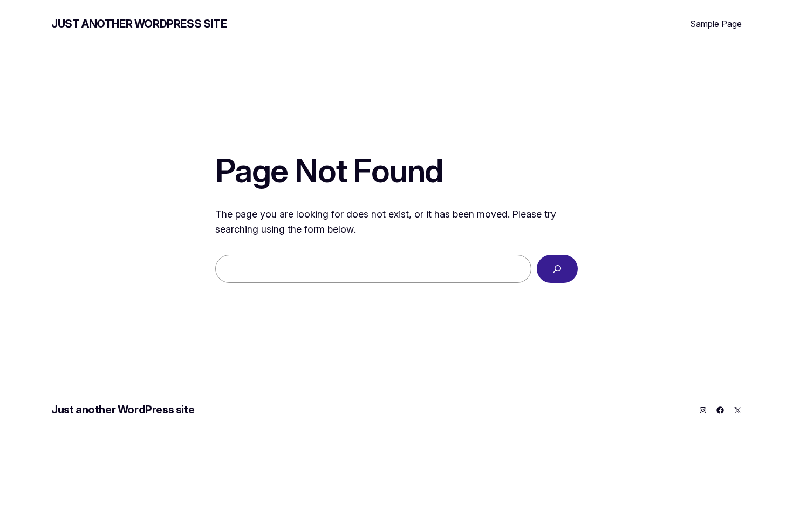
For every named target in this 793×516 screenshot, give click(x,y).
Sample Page (716, 23)
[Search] (557, 269)
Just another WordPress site (139, 23)
